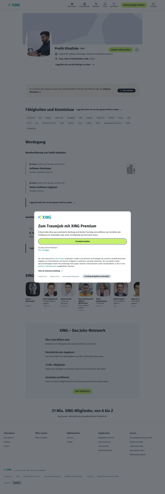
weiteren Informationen (47, 266)
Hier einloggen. (44, 250)
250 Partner (59, 259)
